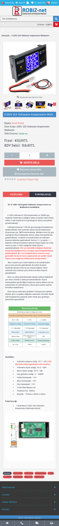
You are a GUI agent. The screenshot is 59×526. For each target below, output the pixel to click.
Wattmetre (18, 477)
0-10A (50, 473)
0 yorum (21, 179)
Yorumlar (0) (43, 194)
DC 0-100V (18, 473)
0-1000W (7, 477)
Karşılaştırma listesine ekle (30, 174)
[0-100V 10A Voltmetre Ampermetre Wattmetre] (29, 68)
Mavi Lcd (28, 477)
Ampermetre (40, 473)
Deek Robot (18, 123)
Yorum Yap (32, 179)
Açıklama (16, 194)
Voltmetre (29, 473)
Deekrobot (39, 477)
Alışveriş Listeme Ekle (30, 169)
